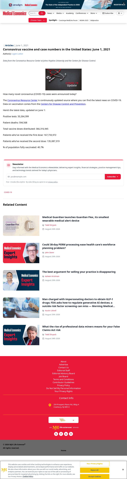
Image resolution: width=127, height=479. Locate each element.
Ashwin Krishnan (52, 276)
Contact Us (63, 367)
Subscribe (111, 176)
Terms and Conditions (63, 379)
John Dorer (49, 252)
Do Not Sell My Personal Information (63, 388)
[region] (63, 470)
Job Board (63, 376)
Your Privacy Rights (64, 391)
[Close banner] (124, 3)
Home (63, 450)
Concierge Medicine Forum (68, 20)
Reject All (94, 470)
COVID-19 (8, 192)
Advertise (63, 364)
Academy (70, 13)
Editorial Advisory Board (63, 373)
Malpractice (94, 20)
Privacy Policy (63, 385)
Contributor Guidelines (63, 382)
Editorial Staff (63, 370)
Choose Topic (36, 20)
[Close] (123, 469)
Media (59, 13)
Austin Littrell (50, 310)
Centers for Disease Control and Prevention (63, 103)
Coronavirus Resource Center (22, 100)
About (63, 361)
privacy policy (53, 182)
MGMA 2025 (84, 20)
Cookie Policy (28, 476)
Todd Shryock (50, 225)
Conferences (81, 13)
